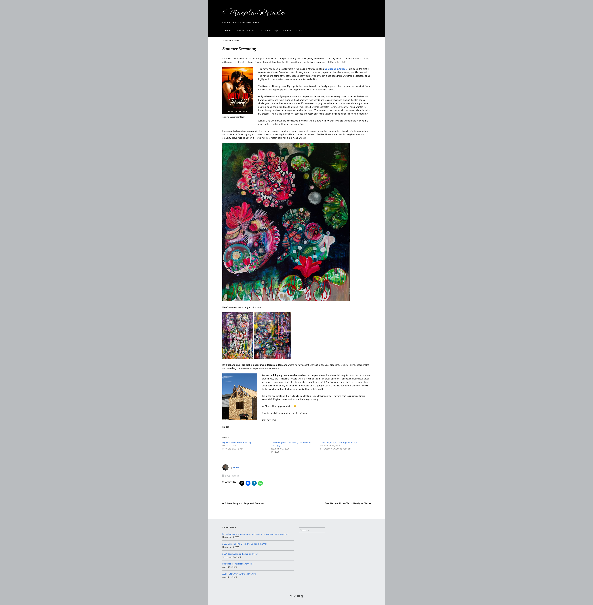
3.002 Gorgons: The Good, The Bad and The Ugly (244, 543)
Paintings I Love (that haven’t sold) (238, 563)
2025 (227, 475)
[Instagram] (295, 596)
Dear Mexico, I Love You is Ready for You (346, 503)
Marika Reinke (252, 12)
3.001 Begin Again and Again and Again (339, 442)
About (286, 30)
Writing (235, 475)
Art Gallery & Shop (268, 30)
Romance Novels (245, 30)
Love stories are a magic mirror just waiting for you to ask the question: (255, 534)
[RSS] (291, 596)
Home (228, 30)
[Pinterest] (302, 596)
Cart (298, 30)
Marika (236, 467)
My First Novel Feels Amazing (237, 442)
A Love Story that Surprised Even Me (244, 503)
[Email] (298, 596)
